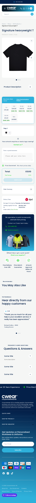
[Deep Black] (6, 132)
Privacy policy (28, 491)
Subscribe (18, 450)
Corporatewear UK (12, 485)
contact (14, 119)
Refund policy (6, 491)
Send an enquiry (13, 230)
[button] (5, 8)
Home (4, 24)
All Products (17, 24)
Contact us (18, 145)
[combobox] (18, 14)
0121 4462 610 (12, 226)
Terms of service (17, 491)
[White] (9, 132)
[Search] (32, 14)
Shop (9, 24)
